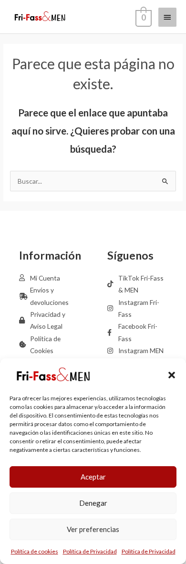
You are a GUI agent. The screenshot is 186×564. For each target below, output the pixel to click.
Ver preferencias (93, 529)
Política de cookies (34, 551)
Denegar (93, 503)
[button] (171, 375)
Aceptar (93, 476)
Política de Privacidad (90, 551)
